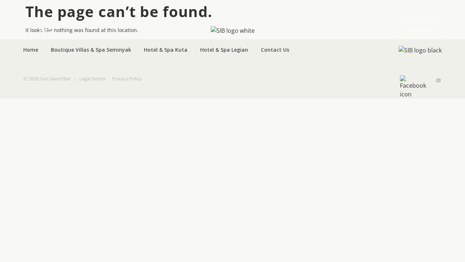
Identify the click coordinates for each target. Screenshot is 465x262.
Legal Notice (92, 78)
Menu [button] (46, 30)
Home (30, 49)
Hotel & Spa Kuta (165, 49)
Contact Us (275, 49)
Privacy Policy (127, 78)
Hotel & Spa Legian (224, 49)
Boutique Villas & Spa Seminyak (91, 49)
